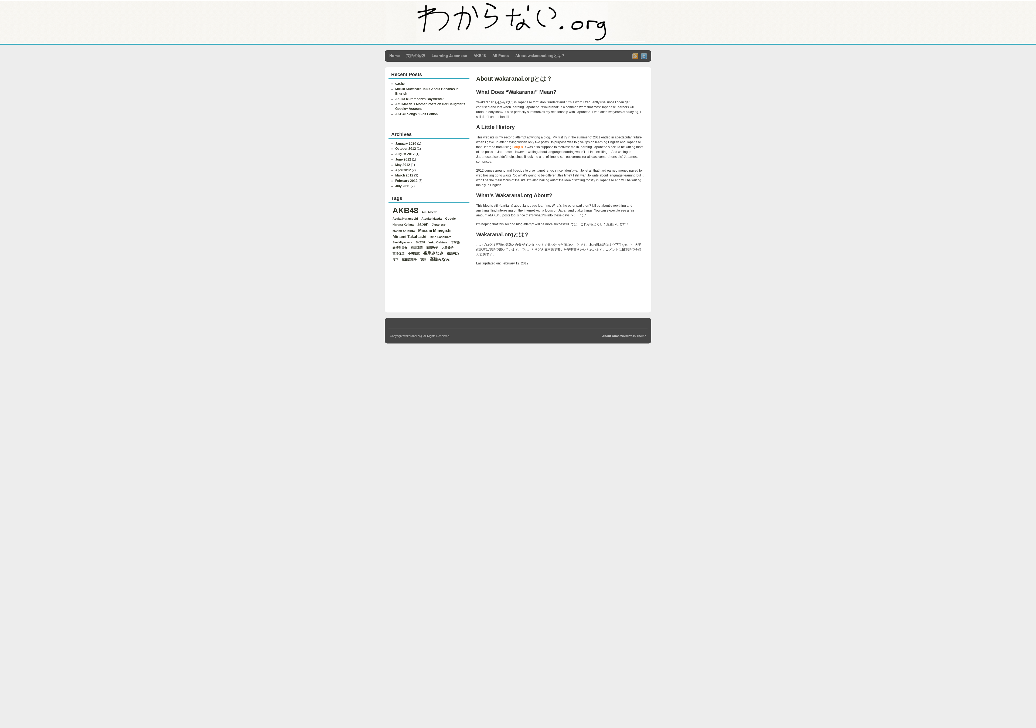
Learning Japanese (449, 55)
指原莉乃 (453, 253)
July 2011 (402, 186)
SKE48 (420, 242)
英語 (423, 259)
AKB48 (479, 55)
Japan (422, 224)
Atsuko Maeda (431, 218)
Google (450, 218)
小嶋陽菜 (414, 253)
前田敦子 (432, 247)
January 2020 (405, 143)
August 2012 (405, 154)
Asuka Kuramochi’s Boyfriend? (419, 99)
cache (400, 84)
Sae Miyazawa (402, 242)
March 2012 (404, 175)
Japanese (438, 224)
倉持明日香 (400, 247)
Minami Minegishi (434, 230)
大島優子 (448, 247)
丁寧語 (455, 242)
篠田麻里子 (409, 259)
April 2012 (403, 170)
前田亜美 (417, 247)
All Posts (500, 55)
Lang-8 (517, 147)
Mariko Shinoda (404, 230)
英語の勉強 (415, 55)
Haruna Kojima (403, 224)
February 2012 (406, 181)
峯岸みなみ (433, 253)
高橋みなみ (440, 259)
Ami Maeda (429, 212)
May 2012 (402, 165)
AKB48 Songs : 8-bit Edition (416, 114)
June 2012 (403, 159)
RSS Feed (635, 56)
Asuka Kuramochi (405, 218)
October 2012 (405, 149)
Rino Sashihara (440, 237)
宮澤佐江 (398, 253)
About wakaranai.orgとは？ (540, 55)
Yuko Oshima (437, 242)
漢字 (395, 259)
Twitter (644, 56)
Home (394, 55)
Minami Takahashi (409, 236)
